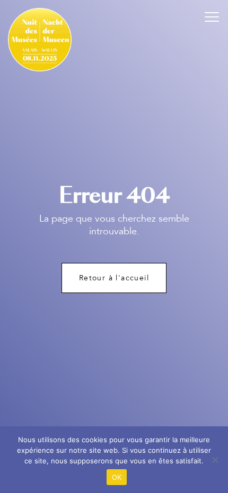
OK (117, 477)
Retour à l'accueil (114, 277)
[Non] (214, 459)
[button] (212, 16)
